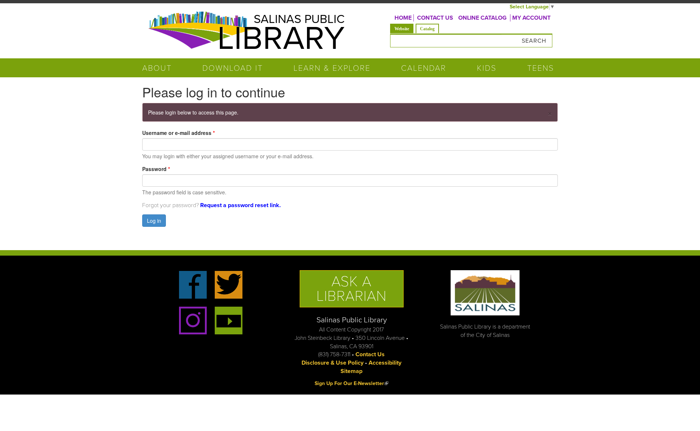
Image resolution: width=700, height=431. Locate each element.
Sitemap (351, 371)
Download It (232, 68)
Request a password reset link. (240, 205)
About (157, 68)
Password (156, 168)
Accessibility (385, 362)
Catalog (427, 28)
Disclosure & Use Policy (332, 362)
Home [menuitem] (403, 18)
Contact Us (370, 354)
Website (403, 28)
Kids (487, 68)
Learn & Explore (331, 68)
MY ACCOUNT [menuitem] (531, 18)
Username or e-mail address (178, 132)
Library (281, 39)
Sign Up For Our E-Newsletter (351, 383)
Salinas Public (299, 19)
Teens (540, 68)
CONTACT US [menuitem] (435, 18)
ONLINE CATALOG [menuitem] (482, 18)
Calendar (423, 68)
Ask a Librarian (351, 289)
